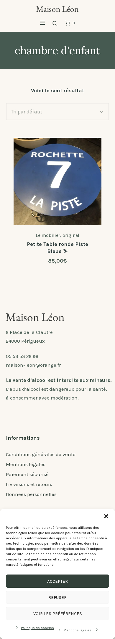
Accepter (57, 581)
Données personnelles (31, 494)
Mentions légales (77, 630)
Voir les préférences (57, 613)
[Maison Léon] (57, 8)
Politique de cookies (37, 628)
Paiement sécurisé (27, 474)
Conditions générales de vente (40, 454)
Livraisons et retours (29, 484)
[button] (106, 516)
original (71, 235)
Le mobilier (48, 235)
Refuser (57, 597)
